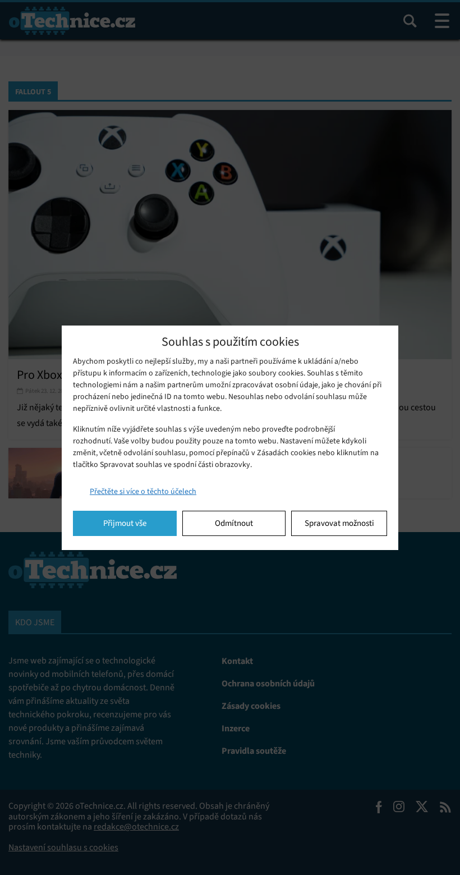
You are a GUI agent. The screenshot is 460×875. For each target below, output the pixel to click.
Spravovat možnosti (339, 523)
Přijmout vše (124, 523)
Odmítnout (234, 523)
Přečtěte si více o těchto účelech (143, 491)
